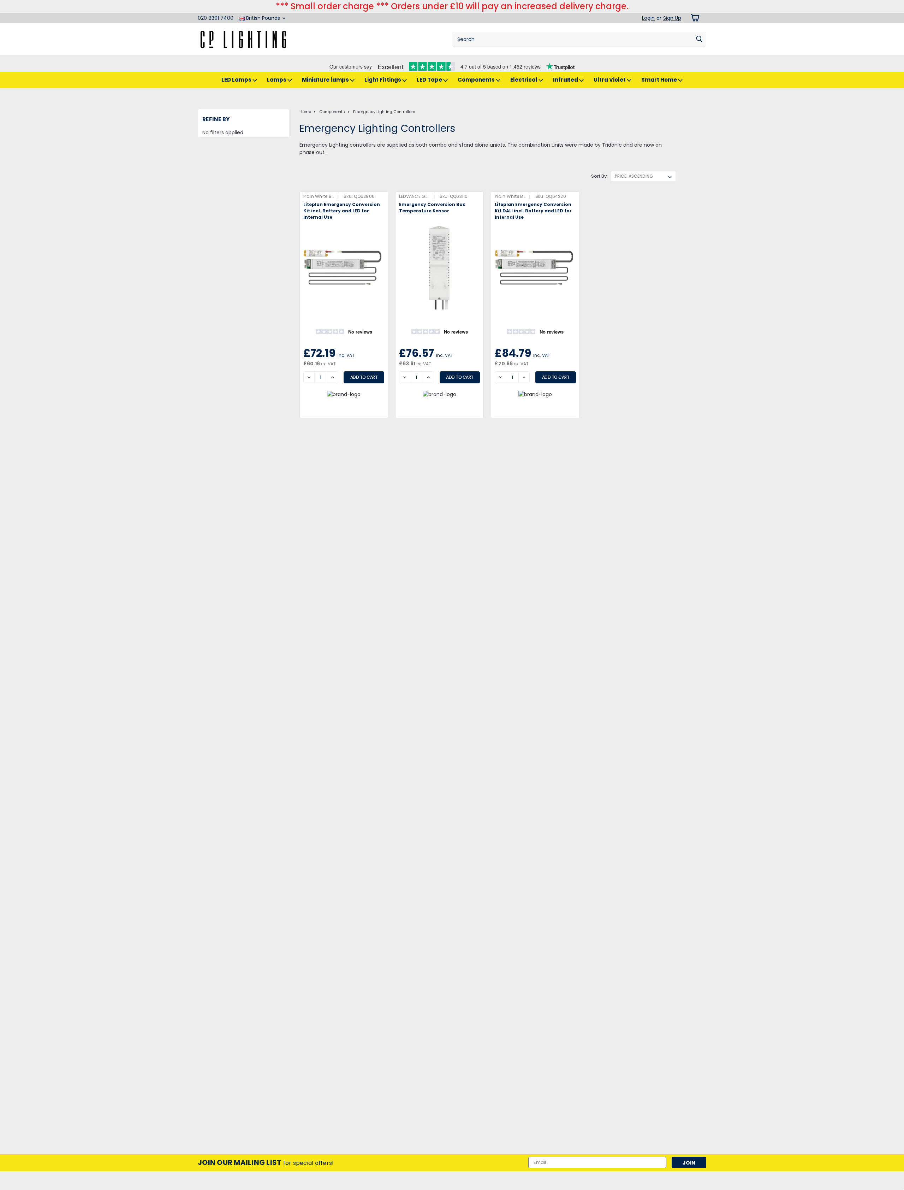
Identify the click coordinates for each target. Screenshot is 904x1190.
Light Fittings (383, 79)
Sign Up (672, 18)
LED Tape (430, 79)
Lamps (277, 79)
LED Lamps (236, 79)
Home (305, 111)
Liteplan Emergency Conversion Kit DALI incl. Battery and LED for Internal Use (533, 210)
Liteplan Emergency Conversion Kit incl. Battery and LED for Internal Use (341, 210)
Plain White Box (320, 196)
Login (648, 18)
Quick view (343, 307)
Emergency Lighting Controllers (384, 111)
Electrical (524, 79)
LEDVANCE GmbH (417, 196)
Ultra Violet (610, 79)
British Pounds (263, 18)
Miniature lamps (326, 79)
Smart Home (659, 79)
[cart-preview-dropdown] (694, 18)
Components (477, 79)
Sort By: (599, 176)
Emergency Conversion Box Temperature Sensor (432, 207)
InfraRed (566, 79)
